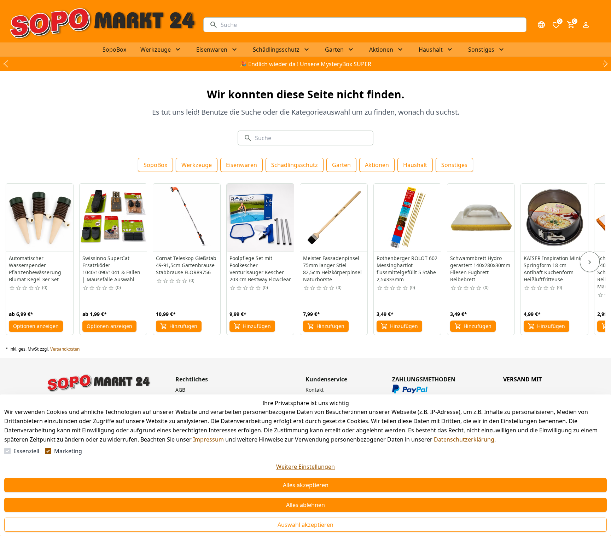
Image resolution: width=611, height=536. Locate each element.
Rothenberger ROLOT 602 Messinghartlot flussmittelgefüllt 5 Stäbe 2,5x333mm (407, 269)
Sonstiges (454, 165)
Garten (341, 165)
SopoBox (155, 165)
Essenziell (26, 451)
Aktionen (377, 165)
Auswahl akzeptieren (305, 525)
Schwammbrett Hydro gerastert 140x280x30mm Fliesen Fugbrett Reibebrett (480, 269)
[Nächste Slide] (605, 64)
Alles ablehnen (305, 505)
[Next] (590, 262)
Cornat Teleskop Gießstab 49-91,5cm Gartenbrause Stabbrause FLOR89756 (186, 265)
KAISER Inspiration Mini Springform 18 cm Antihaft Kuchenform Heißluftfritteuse (552, 269)
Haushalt (415, 165)
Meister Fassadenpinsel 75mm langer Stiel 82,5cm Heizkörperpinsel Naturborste (332, 269)
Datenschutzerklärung (464, 439)
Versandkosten (65, 349)
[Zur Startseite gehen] (102, 24)
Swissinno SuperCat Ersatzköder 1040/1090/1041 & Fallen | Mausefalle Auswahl (111, 269)
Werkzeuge (196, 165)
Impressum (208, 439)
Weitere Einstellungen (305, 467)
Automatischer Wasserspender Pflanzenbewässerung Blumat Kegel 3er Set (35, 269)
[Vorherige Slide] (6, 64)
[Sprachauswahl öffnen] (541, 25)
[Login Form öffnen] (586, 25)
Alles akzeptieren (305, 485)
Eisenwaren (241, 165)
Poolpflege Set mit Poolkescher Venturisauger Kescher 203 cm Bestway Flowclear (260, 269)
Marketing (68, 451)
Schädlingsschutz (294, 165)
